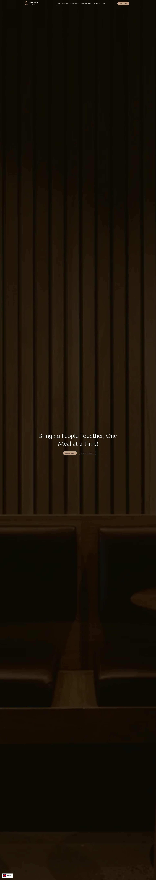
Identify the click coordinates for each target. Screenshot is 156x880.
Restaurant (65, 3)
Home (58, 3)
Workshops (97, 3)
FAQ (104, 3)
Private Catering (75, 3)
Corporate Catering (87, 3)
